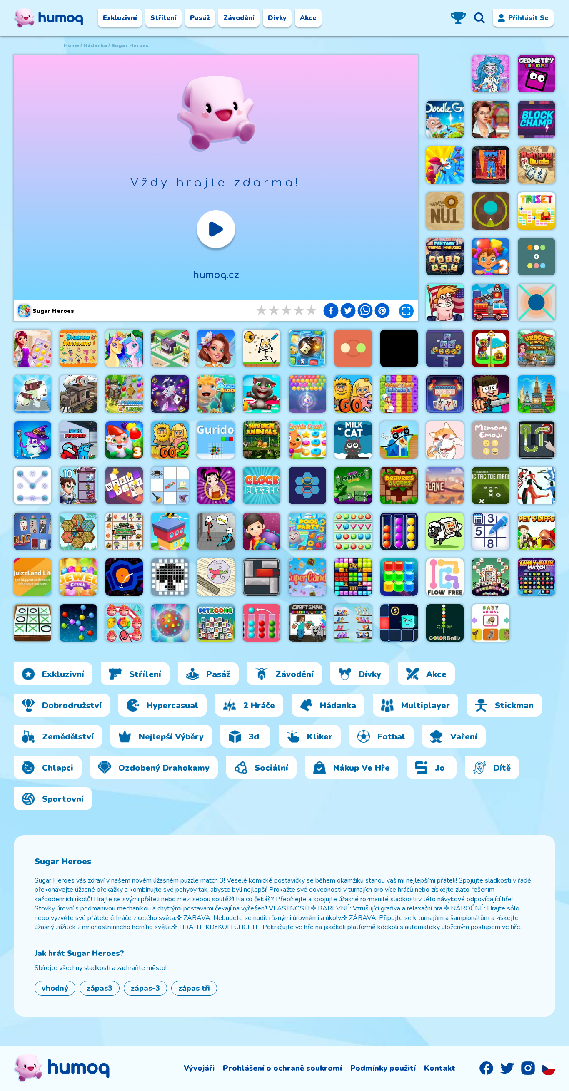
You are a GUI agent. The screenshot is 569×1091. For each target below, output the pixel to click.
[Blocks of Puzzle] (399, 577)
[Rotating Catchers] (353, 348)
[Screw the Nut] (445, 211)
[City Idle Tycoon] (170, 348)
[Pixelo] (170, 577)
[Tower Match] (536, 394)
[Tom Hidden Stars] (261, 394)
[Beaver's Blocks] (399, 485)
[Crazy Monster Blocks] (353, 485)
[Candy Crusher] (170, 623)
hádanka (95, 45)
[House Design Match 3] (32, 348)
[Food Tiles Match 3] (399, 394)
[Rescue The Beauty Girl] (216, 485)
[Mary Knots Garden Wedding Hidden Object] (490, 119)
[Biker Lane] (445, 485)
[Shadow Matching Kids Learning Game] (78, 348)
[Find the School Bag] (261, 531)
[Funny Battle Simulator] (536, 485)
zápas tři (194, 988)
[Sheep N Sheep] (445, 531)
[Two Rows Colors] (536, 256)
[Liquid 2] (124, 577)
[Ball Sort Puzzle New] (261, 623)
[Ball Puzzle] (536, 440)
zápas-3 (145, 988)
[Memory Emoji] (490, 440)
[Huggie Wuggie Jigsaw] (490, 165)
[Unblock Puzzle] (261, 577)
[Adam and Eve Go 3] (353, 394)
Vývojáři (199, 1068)
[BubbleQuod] (216, 577)
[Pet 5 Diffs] (536, 531)
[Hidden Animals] (261, 440)
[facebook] (331, 311)
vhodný (55, 988)
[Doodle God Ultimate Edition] (445, 119)
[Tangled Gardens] (78, 531)
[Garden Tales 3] (124, 440)
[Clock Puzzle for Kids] (261, 485)
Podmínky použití (383, 1068)
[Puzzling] (32, 485)
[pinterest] (382, 311)
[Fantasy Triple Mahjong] (445, 256)
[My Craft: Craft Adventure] (490, 394)
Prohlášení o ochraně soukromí (282, 1068)
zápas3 (99, 988)
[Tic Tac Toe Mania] (490, 485)
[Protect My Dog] (261, 348)
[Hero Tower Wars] (78, 485)
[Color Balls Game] (445, 623)
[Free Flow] (445, 577)
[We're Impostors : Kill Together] (78, 440)
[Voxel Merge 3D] (32, 394)
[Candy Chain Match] (536, 577)
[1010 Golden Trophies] (353, 577)
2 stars (274, 310)
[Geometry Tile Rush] (536, 73)
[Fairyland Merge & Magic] (216, 348)
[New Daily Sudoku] (490, 531)
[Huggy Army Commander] (445, 165)
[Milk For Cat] (353, 440)
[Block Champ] (536, 119)
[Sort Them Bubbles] (399, 531)
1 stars (262, 310)
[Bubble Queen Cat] (307, 394)
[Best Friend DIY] (490, 73)
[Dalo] (536, 302)
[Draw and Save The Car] (399, 440)
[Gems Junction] (353, 531)
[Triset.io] (536, 211)
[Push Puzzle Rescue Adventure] (536, 348)
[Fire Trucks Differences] (490, 302)
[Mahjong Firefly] (445, 394)
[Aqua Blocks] (216, 394)
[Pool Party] (307, 531)
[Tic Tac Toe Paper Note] (32, 623)
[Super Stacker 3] (445, 348)
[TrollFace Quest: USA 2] (445, 302)
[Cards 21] (170, 394)
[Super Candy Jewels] (307, 577)
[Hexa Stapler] (307, 485)
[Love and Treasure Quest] (490, 348)
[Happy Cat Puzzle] (445, 440)
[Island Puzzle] (124, 623)
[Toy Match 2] (490, 256)
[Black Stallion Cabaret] (78, 394)
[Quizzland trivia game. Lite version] (32, 577)
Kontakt (439, 1068)
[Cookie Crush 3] (307, 440)
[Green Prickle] (490, 211)
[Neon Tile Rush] (399, 623)
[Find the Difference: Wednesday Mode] (399, 348)
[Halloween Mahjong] (124, 531)
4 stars (299, 310)
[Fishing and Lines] (124, 394)
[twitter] (348, 311)
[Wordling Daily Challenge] (124, 485)
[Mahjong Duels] (536, 165)
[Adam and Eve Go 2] (170, 440)
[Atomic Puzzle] (78, 623)
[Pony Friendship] (124, 348)
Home (71, 45)
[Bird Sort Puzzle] (353, 623)
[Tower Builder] (170, 531)
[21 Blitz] (32, 531)
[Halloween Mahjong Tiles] (490, 577)
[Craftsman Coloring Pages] (307, 623)
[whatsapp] (365, 311)
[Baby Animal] (490, 623)
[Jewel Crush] (78, 577)
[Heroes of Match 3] (32, 440)
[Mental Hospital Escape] (216, 531)
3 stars (287, 310)
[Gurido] (216, 440)
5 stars (312, 310)
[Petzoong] (216, 623)
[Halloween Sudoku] (170, 485)
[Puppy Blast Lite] (307, 348)
